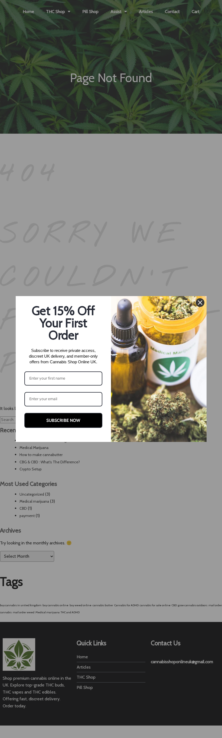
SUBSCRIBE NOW (63, 420)
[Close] (200, 302)
